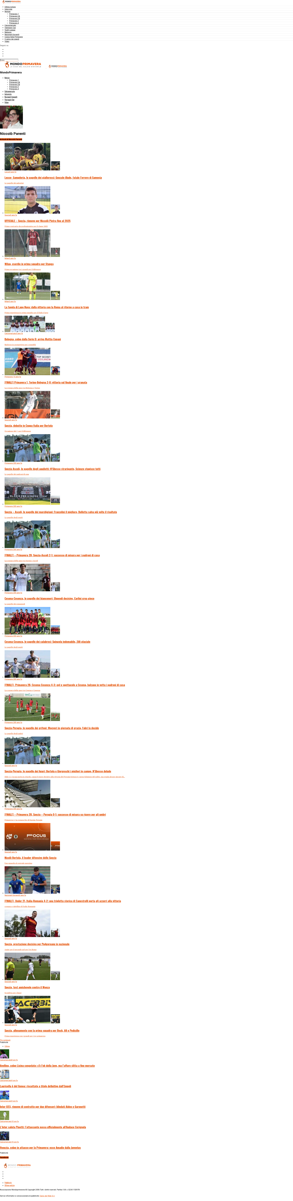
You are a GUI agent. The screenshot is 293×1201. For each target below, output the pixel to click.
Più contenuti (5, 1040)
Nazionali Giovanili (12, 34)
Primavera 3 (14, 21)
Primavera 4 (14, 23)
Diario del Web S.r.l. (47, 1196)
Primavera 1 (14, 14)
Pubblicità (8, 1182)
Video (7, 41)
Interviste (8, 9)
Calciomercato (10, 25)
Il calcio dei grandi (12, 39)
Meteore (8, 32)
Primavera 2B (14, 18)
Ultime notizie (10, 7)
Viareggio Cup (10, 28)
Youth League (10, 30)
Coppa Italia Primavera (14, 37)
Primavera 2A (14, 16)
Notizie (7, 11)
